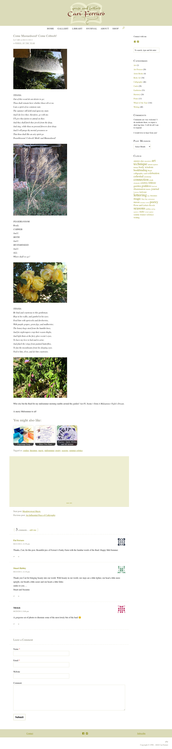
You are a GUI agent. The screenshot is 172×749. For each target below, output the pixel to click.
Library (77, 28)
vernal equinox (149, 212)
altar (142, 161)
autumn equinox (153, 164)
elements (137, 183)
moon (137, 202)
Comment (17, 682)
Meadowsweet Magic (31, 511)
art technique (145, 162)
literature (33, 450)
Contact (29, 733)
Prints (136, 98)
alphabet (137, 161)
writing (137, 217)
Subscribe (141, 733)
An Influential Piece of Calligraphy (40, 515)
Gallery (63, 28)
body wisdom (146, 167)
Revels (152, 205)
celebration (153, 173)
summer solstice (76, 450)
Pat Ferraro (18, 540)
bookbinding (140, 170)
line (148, 196)
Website (16, 671)
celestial (138, 176)
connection (141, 179)
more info (69, 503)
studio (141, 211)
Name (16, 649)
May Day (144, 199)
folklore (152, 182)
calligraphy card (140, 173)
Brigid (150, 170)
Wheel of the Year (25, 43)
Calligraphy (138, 82)
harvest (154, 186)
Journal (91, 28)
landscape (143, 192)
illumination (139, 189)
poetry (58, 450)
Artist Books (138, 73)
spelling (148, 209)
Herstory (137, 94)
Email (16, 660)
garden (26, 450)
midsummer (49, 450)
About (105, 28)
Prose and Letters (141, 205)
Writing (136, 107)
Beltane (136, 167)
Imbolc (148, 189)
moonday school (144, 202)
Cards (136, 86)
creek (151, 180)
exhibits (144, 182)
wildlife (136, 214)
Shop (115, 28)
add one (33, 529)
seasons (65, 450)
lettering (140, 194)
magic (40, 450)
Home (50, 28)
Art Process (138, 69)
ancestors (147, 161)
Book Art (137, 77)
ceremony (147, 176)
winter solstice (147, 214)
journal (155, 189)
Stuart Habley (19, 568)
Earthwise (137, 90)
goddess (146, 186)
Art (135, 65)
